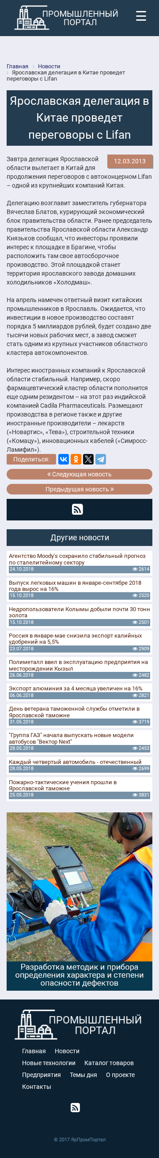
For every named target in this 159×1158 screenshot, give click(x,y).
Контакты (36, 1086)
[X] (88, 459)
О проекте (120, 1074)
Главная (34, 1051)
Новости (67, 1051)
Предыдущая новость (77, 489)
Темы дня (83, 1074)
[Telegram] (100, 459)
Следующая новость (81, 474)
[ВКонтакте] (63, 459)
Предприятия (41, 1074)
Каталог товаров (109, 1062)
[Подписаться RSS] (77, 509)
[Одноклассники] (76, 459)
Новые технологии (49, 1062)
